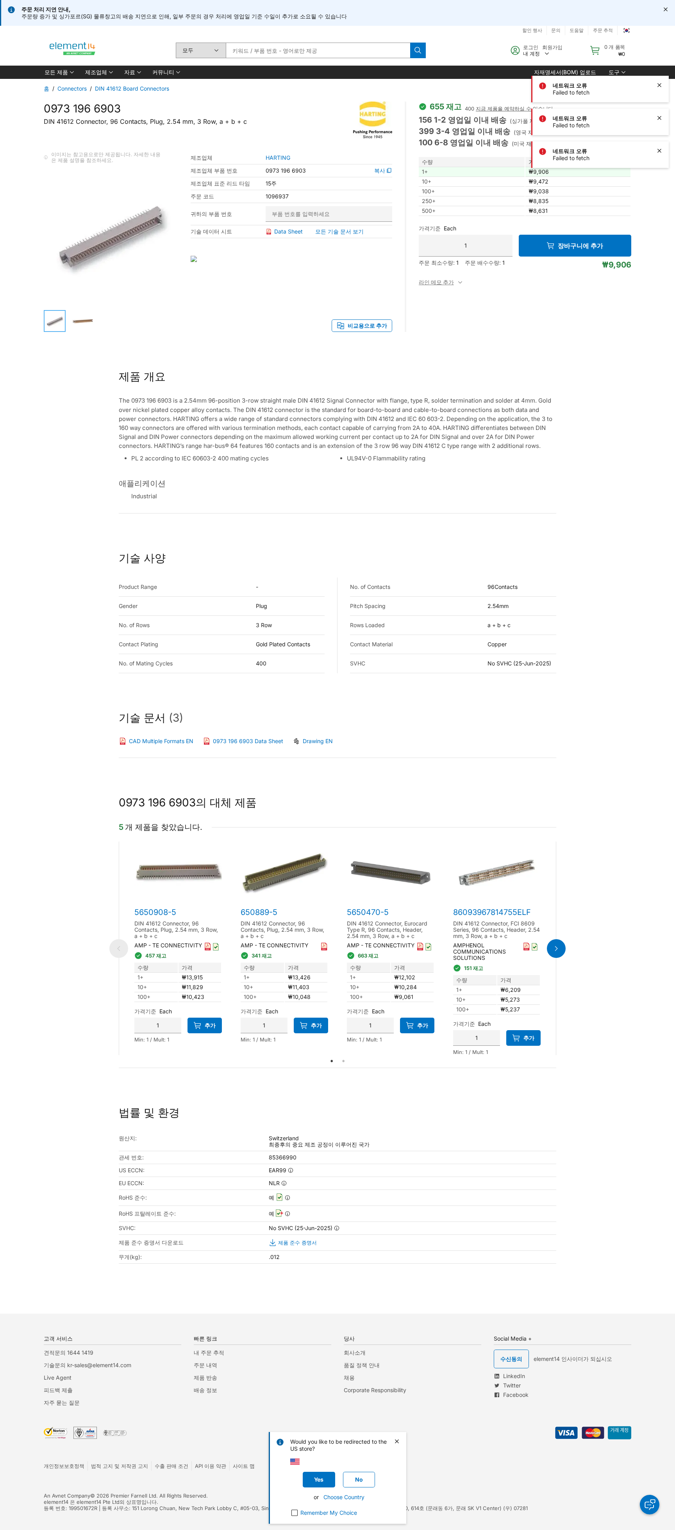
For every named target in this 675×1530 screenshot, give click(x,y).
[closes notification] (665, 9)
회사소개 (355, 1352)
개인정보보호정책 (64, 1466)
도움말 (577, 30)
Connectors (72, 88)
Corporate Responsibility (375, 1390)
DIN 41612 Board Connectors (132, 88)
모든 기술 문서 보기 (339, 231)
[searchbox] (318, 50)
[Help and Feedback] (649, 1504)
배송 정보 (205, 1390)
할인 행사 (532, 30)
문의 (556, 30)
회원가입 (552, 47)
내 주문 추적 (209, 1352)
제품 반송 (205, 1377)
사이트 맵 (244, 1466)
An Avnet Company (67, 1496)
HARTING (278, 158)
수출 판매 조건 (171, 1466)
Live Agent (57, 1377)
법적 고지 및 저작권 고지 (119, 1466)
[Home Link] (73, 50)
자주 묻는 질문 (62, 1402)
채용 (349, 1377)
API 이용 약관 (210, 1466)
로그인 (530, 47)
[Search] (418, 50)
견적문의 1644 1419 (68, 1352)
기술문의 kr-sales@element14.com (87, 1365)
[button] (58, 72)
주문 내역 (205, 1365)
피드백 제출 (58, 1390)
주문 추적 (603, 30)
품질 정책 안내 (362, 1365)
